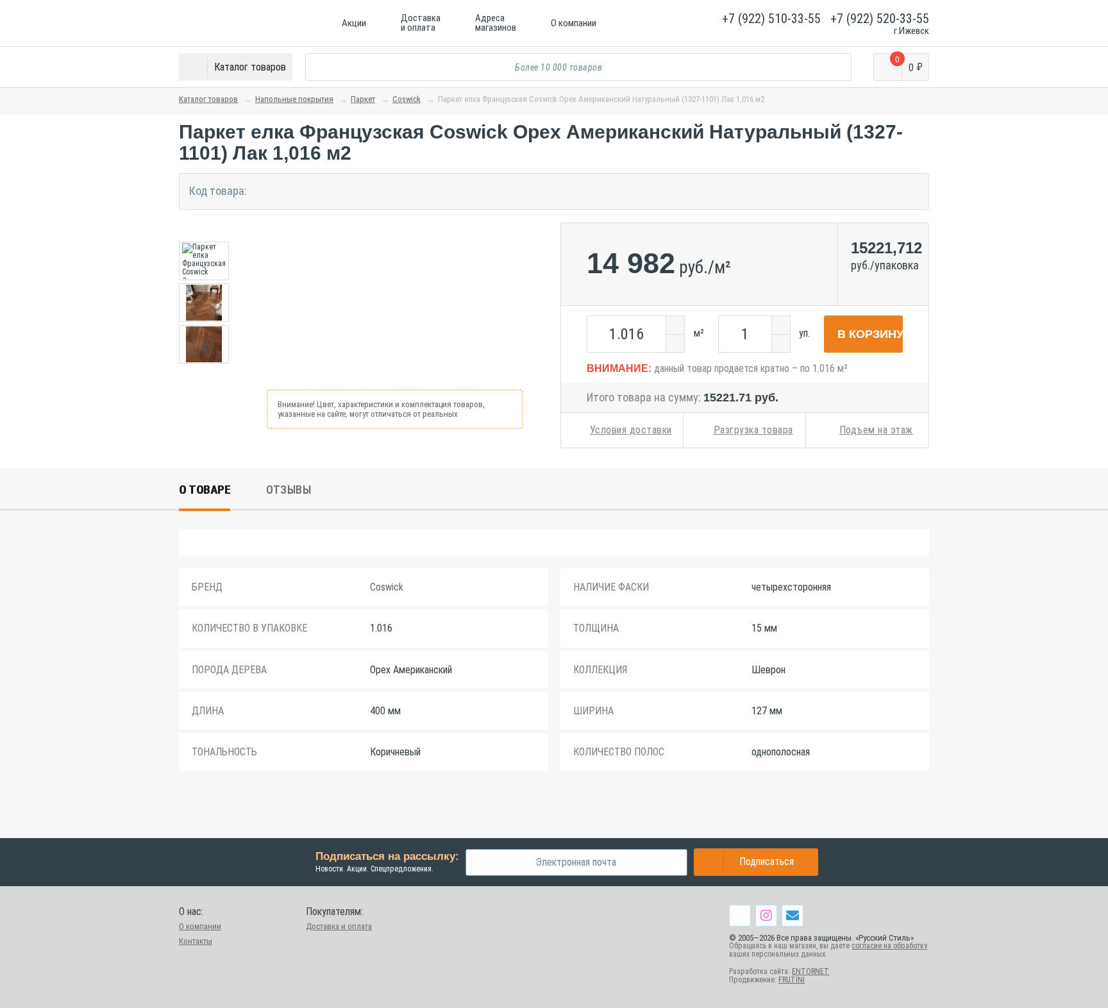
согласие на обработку (889, 945)
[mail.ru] (792, 915)
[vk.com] (740, 915)
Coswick (406, 99)
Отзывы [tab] (288, 489)
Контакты (195, 941)
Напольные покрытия (294, 99)
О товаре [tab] (204, 489)
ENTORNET (810, 971)
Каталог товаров (208, 99)
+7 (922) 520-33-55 (879, 18)
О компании (200, 926)
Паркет (363, 99)
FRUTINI (791, 979)
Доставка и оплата (339, 926)
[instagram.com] (766, 915)
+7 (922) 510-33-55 (771, 18)
